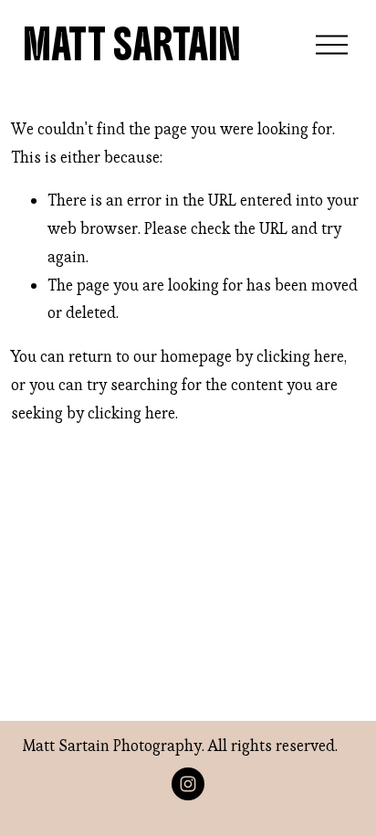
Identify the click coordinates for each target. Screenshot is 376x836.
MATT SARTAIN (132, 44)
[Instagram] (188, 783)
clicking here (300, 356)
